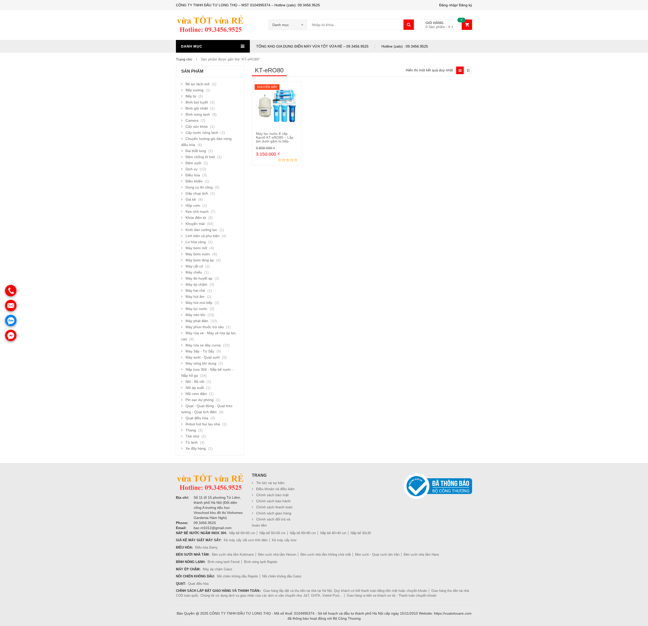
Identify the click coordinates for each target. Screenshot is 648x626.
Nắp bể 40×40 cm (333, 533)
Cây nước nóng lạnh (202, 133)
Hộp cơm (193, 205)
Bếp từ (191, 96)
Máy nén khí (195, 315)
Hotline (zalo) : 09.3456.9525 (404, 46)
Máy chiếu (194, 272)
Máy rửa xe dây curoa (203, 345)
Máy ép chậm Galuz (217, 569)
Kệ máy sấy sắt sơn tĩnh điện (246, 540)
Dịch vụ (191, 169)
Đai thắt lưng (196, 151)
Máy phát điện (197, 321)
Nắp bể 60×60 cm (242, 533)
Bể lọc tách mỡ (198, 84)
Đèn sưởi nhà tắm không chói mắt (325, 554)
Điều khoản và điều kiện (275, 489)
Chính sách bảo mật (272, 495)
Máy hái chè (195, 290)
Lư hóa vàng (196, 242)
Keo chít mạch (197, 212)
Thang (191, 430)
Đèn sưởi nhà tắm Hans (421, 554)
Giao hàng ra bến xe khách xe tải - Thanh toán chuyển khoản (391, 595)
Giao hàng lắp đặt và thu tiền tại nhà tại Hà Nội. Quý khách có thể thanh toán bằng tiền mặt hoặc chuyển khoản (345, 591)
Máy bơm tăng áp (200, 260)
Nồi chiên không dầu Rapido (237, 576)
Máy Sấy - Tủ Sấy (200, 351)
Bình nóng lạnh (198, 114)
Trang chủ (184, 59)
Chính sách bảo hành (273, 501)
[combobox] (288, 25)
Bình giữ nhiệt (197, 108)
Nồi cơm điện (196, 394)
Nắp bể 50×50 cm (272, 533)
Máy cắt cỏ (194, 266)
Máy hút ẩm (195, 297)
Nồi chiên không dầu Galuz (282, 576)
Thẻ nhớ (192, 436)
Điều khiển (194, 181)
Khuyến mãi (195, 224)
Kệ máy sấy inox (284, 540)
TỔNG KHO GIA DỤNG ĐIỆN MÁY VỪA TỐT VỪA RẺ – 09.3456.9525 (312, 46)
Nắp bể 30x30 (361, 533)
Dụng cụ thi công (199, 187)
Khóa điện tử (196, 218)
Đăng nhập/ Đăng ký (455, 5)
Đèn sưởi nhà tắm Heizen (277, 554)
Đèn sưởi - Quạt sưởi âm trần (377, 554)
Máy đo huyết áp (199, 278)
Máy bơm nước (198, 254)
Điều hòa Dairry (206, 547)
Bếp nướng (195, 90)
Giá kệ (191, 199)
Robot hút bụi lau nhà (203, 424)
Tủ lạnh (192, 442)
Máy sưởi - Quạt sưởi (203, 357)
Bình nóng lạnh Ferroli (224, 562)
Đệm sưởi (193, 163)
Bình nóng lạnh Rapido (260, 562)
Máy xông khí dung (201, 363)
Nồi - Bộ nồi (195, 382)
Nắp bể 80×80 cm (303, 533)
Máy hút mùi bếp (199, 303)
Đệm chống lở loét (200, 157)
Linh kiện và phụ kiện (202, 236)
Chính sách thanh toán (274, 507)
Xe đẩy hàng (196, 448)
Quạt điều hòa (197, 418)
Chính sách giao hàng (273, 513)
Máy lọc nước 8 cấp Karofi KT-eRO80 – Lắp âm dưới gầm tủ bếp (274, 137)
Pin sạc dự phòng (200, 400)
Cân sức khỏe (197, 126)
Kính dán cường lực (201, 230)
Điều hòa (193, 175)
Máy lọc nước (196, 309)
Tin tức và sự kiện (270, 483)
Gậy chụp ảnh (197, 193)
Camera (192, 120)
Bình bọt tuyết (197, 102)
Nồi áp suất (195, 388)
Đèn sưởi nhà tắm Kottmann (233, 554)
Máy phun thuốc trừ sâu (205, 327)
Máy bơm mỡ (196, 248)
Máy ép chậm (196, 284)
